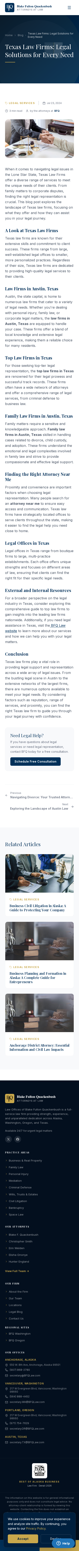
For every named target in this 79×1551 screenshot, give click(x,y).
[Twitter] (8, 1139)
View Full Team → (17, 1271)
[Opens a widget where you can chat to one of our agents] (63, 1543)
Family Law (16, 1167)
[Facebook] (17, 1139)
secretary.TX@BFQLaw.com (27, 1442)
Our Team (15, 1298)
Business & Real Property (25, 1160)
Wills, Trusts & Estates (23, 1194)
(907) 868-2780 (20, 1369)
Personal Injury (18, 1174)
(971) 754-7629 (19, 1423)
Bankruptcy (16, 1207)
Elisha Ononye (18, 1254)
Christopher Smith (20, 1241)
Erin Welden (16, 1248)
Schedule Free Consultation (35, 761)
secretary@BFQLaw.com (25, 1375)
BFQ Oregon (17, 1340)
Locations (15, 1305)
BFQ (57, 110)
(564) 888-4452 (19, 1396)
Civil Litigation (18, 1201)
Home (9, 35)
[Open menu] (69, 7)
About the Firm (18, 1291)
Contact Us (16, 1318)
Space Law (16, 1214)
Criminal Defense (20, 1187)
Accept (22, 1538)
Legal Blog (16, 1311)
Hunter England (19, 1261)
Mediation (15, 1180)
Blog (20, 35)
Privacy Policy (36, 1528)
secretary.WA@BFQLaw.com (27, 1402)
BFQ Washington (20, 1333)
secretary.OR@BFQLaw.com (27, 1428)
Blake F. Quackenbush (23, 1234)
